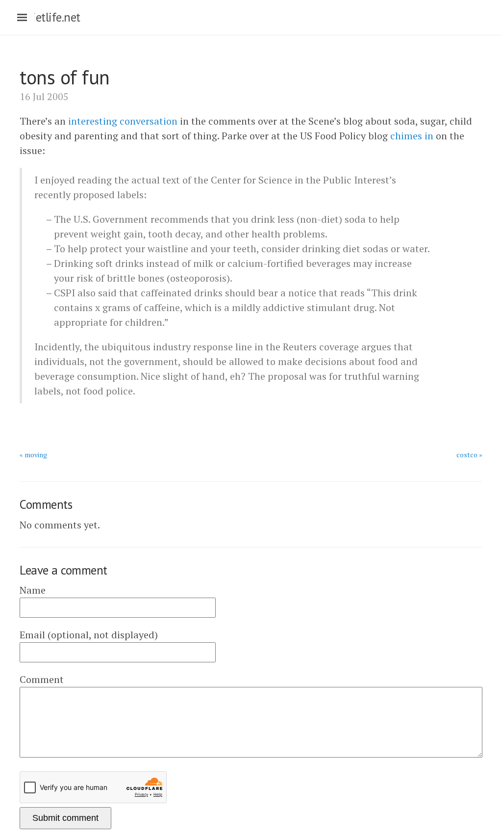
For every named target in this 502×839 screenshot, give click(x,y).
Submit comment (65, 818)
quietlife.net (50, 17)
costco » (469, 454)
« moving (33, 454)
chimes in (411, 135)
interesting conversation (122, 121)
